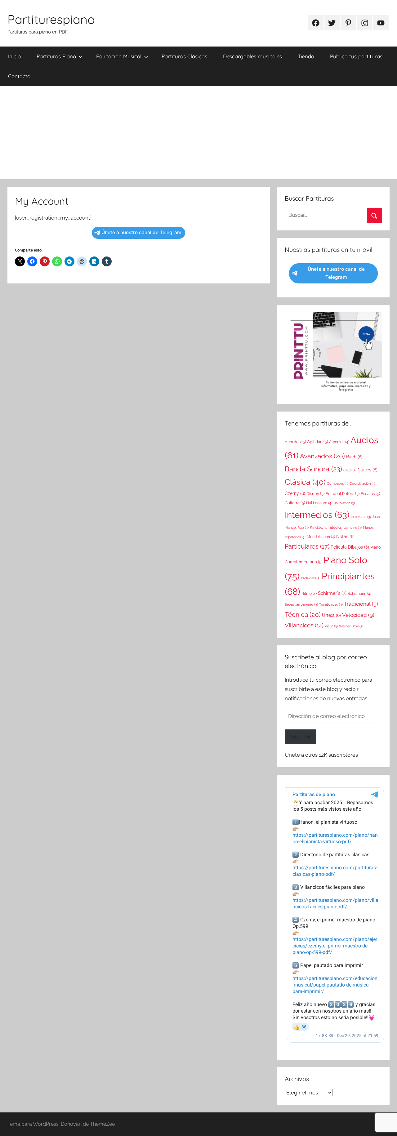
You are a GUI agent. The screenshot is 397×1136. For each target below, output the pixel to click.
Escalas (370, 493)
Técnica (303, 614)
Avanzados (322, 456)
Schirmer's (332, 593)
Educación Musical (118, 56)
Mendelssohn (321, 537)
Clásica (305, 482)
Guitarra (295, 503)
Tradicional (361, 604)
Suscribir (300, 736)
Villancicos (304, 625)
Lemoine (353, 527)
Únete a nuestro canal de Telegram (141, 232)
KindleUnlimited (326, 527)
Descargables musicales (252, 56)
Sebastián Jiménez (301, 604)
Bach (354, 456)
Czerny (295, 493)
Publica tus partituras (356, 56)
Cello (349, 470)
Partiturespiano (51, 19)
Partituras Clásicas (184, 56)
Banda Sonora (313, 469)
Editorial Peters (342, 493)
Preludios (310, 578)
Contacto (19, 76)
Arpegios (339, 442)
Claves (367, 469)
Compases (337, 483)
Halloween (344, 503)
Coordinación (362, 483)
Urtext (331, 615)
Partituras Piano (56, 56)
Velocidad (358, 615)
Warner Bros (351, 626)
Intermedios (317, 515)
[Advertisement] (198, 132)
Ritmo (309, 593)
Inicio (14, 56)
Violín (331, 626)
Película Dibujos (350, 547)
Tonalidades (331, 604)
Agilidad (317, 441)
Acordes (295, 441)
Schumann (359, 593)
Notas (345, 536)
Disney (315, 493)
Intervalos (361, 517)
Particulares (307, 546)
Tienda (306, 56)
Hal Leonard (319, 503)
